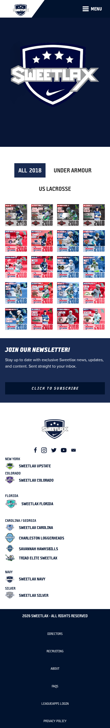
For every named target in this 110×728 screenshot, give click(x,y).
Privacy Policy (55, 721)
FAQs (55, 686)
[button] (92, 9)
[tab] (30, 170)
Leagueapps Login (55, 703)
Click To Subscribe (55, 388)
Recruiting (55, 651)
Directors (55, 634)
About (55, 668)
